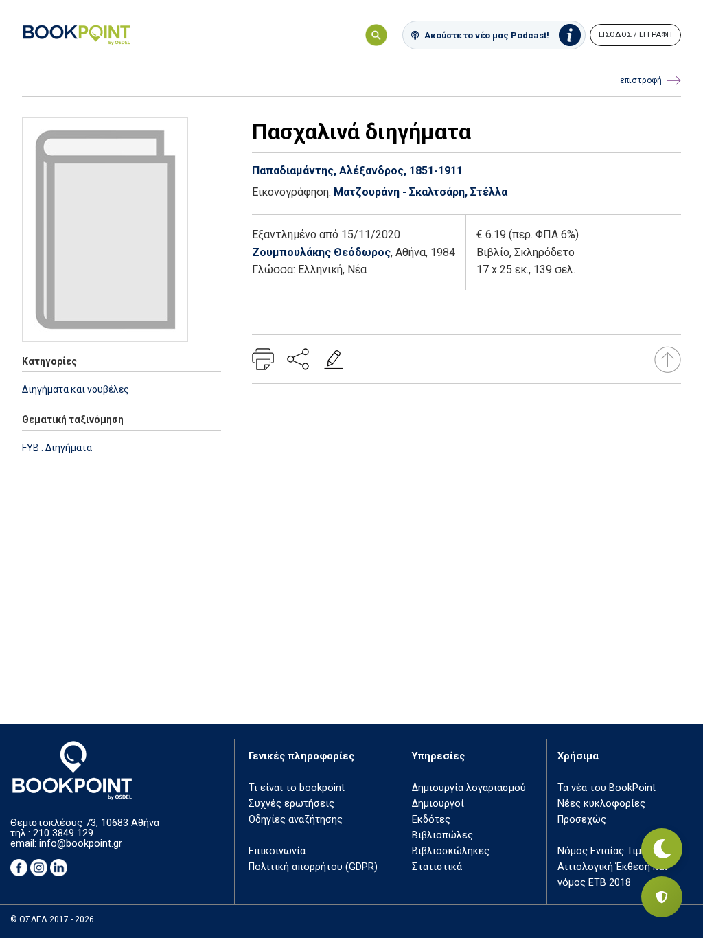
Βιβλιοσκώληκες (450, 851)
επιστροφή (641, 80)
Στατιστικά (437, 867)
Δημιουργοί (438, 804)
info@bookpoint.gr (80, 843)
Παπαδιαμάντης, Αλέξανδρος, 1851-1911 (357, 170)
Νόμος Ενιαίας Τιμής (604, 851)
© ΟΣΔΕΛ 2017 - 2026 (52, 919)
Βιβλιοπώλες (442, 835)
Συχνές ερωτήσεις (291, 804)
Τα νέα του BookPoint (606, 788)
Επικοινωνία (277, 851)
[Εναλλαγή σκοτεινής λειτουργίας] (661, 848)
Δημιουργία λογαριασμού (469, 788)
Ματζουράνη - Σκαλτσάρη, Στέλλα (420, 191)
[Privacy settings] (661, 896)
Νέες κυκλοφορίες (601, 804)
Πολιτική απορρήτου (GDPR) (313, 867)
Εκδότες (431, 819)
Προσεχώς (581, 819)
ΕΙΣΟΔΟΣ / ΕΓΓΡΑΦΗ (635, 34)
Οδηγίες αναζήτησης (296, 819)
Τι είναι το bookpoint (297, 788)
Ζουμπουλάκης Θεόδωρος (321, 252)
